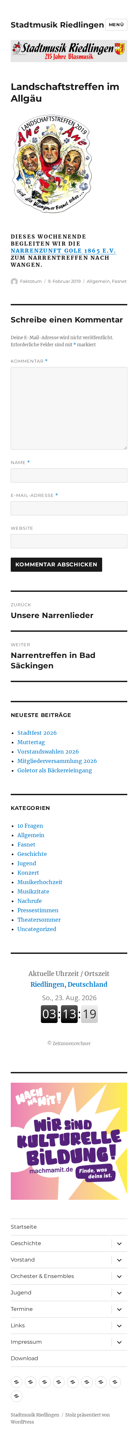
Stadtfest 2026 (37, 732)
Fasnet (119, 281)
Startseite (24, 1227)
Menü (116, 24)
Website (22, 528)
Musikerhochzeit (40, 882)
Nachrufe (29, 901)
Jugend (26, 863)
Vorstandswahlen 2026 (48, 751)
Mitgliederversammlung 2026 (57, 761)
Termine (22, 1309)
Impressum (26, 1342)
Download (24, 1358)
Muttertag (31, 742)
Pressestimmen (38, 910)
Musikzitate (33, 891)
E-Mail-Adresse (34, 495)
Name (20, 462)
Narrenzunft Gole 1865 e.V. (64, 250)
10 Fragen (30, 825)
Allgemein (98, 281)
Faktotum (31, 281)
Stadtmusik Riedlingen (57, 25)
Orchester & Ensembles (42, 1276)
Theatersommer (39, 919)
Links (18, 1325)
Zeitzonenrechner (72, 1043)
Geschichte (32, 854)
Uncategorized (36, 929)
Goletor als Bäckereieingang (54, 770)
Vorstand (23, 1260)
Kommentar (29, 361)
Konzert (28, 872)
